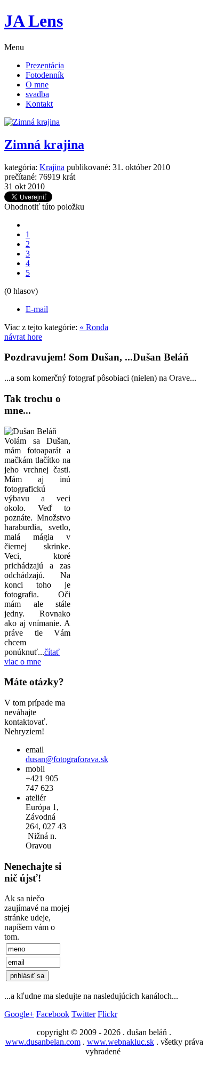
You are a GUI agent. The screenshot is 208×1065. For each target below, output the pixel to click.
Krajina (52, 167)
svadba (37, 94)
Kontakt (39, 103)
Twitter (83, 1014)
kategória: (20, 167)
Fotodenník (45, 74)
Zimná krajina (44, 144)
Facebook (52, 1014)
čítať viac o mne (32, 656)
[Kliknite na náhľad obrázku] (32, 121)
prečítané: (20, 176)
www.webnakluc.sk (120, 1041)
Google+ (19, 1014)
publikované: (88, 167)
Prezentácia (45, 65)
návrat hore (23, 336)
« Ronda (93, 327)
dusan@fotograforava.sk (67, 759)
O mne (37, 84)
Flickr (107, 1014)
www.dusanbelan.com (43, 1041)
